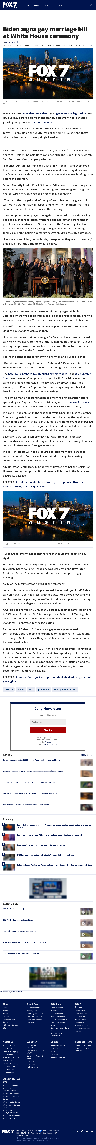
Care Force (79, 1022)
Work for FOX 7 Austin (12, 1057)
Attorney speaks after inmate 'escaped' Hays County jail (25, 942)
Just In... (7, 754)
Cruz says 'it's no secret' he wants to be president (41, 845)
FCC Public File (9, 1066)
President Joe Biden (35, 113)
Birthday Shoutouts (35, 1007)
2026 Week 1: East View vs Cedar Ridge (18, 920)
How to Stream (57, 1007)
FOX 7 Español (57, 1013)
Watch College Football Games (9, 1089)
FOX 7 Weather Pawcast (33, 1046)
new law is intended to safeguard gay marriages (37, 374)
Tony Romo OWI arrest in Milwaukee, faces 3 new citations (26, 804)
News (21, 689)
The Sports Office (58, 1016)
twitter (78, 1131)
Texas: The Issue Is (82, 1019)
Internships (7, 1060)
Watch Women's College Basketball (10, 1111)
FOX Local (56, 1004)
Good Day (32, 1004)
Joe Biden (43, 689)
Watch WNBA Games (11, 1115)
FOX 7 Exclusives (80, 1006)
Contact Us (7, 1048)
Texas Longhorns (58, 1045)
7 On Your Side (81, 1013)
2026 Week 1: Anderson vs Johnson (16, 909)
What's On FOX (9, 1045)
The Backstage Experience (57, 1034)
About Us (8, 1041)
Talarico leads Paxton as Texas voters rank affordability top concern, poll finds (54, 865)
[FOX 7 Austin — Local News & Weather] (11, 5)
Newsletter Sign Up (10, 1051)
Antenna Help (8, 1072)
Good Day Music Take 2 (60, 1029)
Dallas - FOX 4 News (83, 1045)
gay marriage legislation (71, 113)
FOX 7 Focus (80, 1016)
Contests (30, 1022)
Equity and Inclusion (65, 689)
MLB (53, 1051)
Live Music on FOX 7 (35, 1016)
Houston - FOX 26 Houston (82, 1049)
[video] (86, 911)
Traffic (5, 1010)
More (61, 5)
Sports (54, 1041)
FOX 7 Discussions (82, 1028)
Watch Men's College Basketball (11, 1106)
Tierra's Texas (56, 1010)
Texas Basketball (58, 1057)
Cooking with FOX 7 (35, 1013)
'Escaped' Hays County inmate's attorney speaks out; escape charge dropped (33, 771)
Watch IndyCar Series (11, 1102)
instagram (82, 1131)
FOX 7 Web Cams (34, 1061)
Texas (5, 1013)
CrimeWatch (80, 1010)
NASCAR (54, 1054)
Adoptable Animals (34, 1019)
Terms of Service (49, 744)
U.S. (31, 689)
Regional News (83, 1041)
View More (86, 754)
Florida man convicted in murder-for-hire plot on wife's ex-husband (30, 793)
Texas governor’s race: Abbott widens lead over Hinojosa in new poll (49, 835)
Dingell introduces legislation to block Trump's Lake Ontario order (29, 782)
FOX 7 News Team (10, 1054)
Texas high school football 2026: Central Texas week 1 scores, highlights (31, 760)
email (92, 1131)
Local (5, 1007)
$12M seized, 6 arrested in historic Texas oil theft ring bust (45, 855)
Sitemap (6, 1028)
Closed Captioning (10, 1063)
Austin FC (55, 1048)
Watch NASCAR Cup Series (11, 1097)
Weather (32, 1041)
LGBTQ (19, 45)
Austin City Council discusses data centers (19, 931)
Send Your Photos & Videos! (35, 1057)
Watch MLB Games (11, 1093)
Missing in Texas (81, 1025)
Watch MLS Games (10, 1118)
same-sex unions (41, 122)
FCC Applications (9, 1069)
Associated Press (9, 45)
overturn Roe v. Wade (79, 402)
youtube (87, 1131)
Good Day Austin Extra (58, 1023)
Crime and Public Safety (9, 1020)
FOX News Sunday (10, 1025)
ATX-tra (78, 1031)
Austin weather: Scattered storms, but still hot (21, 953)
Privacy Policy (50, 742)
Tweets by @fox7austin (11, 991)
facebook (73, 1131)
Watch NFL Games (10, 1085)
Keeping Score (33, 1010)
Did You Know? (33, 1067)
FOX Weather (32, 1064)
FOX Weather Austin (59, 1019)
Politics (6, 1016)
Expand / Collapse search (91, 5)
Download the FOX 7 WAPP (35, 1051)
